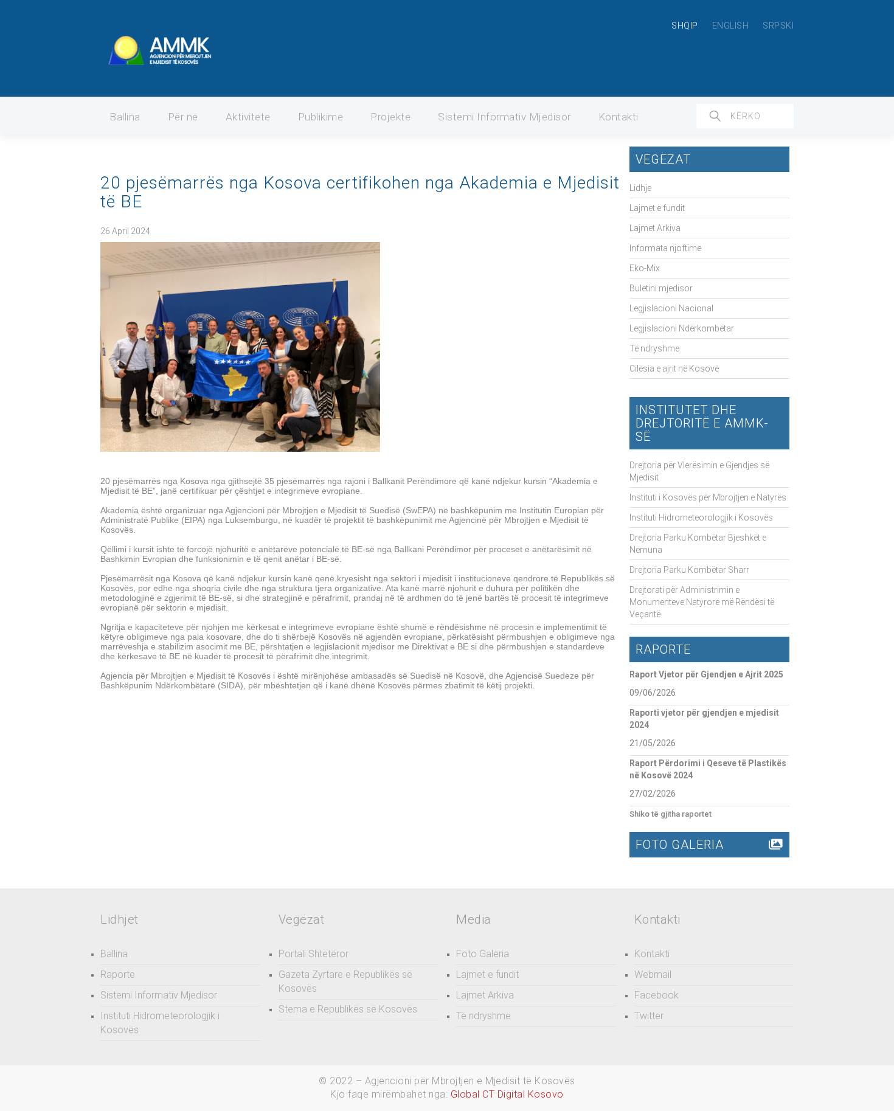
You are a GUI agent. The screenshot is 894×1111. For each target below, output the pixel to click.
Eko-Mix (644, 268)
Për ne (183, 117)
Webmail (652, 974)
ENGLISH (730, 25)
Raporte (117, 974)
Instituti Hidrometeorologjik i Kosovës (701, 517)
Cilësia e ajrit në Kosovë (674, 368)
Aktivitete (248, 117)
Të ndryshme (654, 348)
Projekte (390, 117)
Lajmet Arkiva (655, 228)
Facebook (656, 995)
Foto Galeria (482, 954)
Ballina (124, 117)
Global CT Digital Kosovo (507, 1094)
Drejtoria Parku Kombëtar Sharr (689, 570)
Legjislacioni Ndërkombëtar (681, 328)
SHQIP (684, 25)
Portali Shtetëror (313, 954)
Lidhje (640, 188)
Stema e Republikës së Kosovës (348, 1009)
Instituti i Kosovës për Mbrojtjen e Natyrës (707, 497)
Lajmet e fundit (657, 208)
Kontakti (618, 117)
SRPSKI (778, 25)
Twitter (649, 1016)
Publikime (321, 117)
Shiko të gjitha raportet (670, 814)
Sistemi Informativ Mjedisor (504, 117)
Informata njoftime (665, 248)
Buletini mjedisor (661, 288)
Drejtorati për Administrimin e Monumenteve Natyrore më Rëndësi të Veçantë (701, 602)
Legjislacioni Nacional (671, 308)
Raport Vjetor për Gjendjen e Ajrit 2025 (706, 674)
